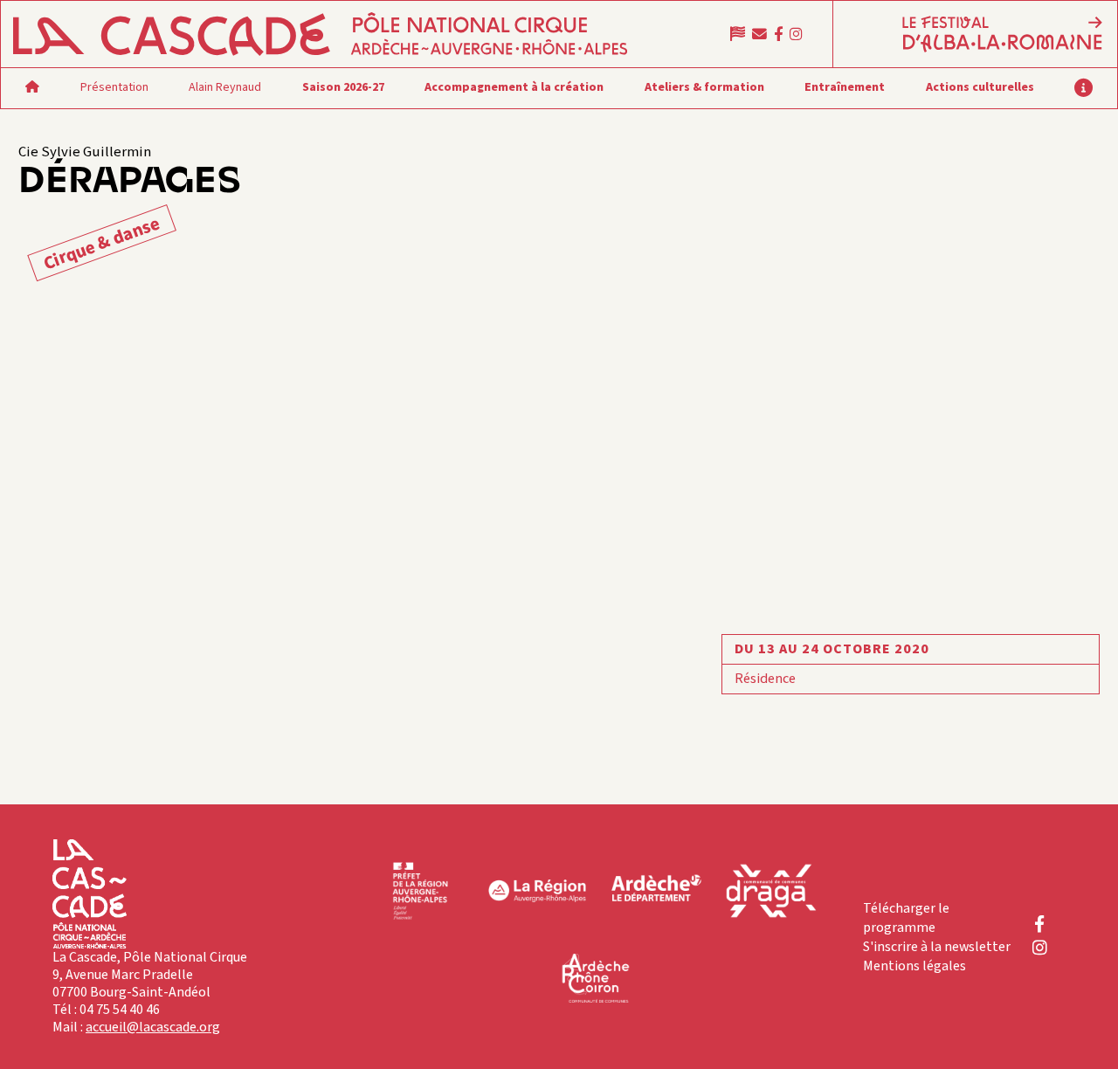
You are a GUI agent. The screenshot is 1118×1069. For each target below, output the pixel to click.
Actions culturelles (980, 87)
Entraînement (844, 87)
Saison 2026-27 (343, 87)
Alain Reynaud (225, 87)
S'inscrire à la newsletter (937, 946)
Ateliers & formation (704, 87)
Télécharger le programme (906, 918)
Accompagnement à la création (514, 87)
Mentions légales (914, 966)
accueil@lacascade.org (153, 1027)
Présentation (114, 87)
